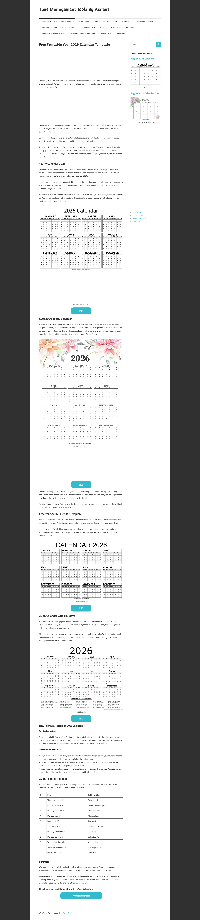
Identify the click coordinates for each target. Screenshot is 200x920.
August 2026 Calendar (142, 58)
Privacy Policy (138, 215)
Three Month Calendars (144, 21)
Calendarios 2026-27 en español (112, 33)
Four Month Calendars (49, 27)
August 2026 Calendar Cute (145, 93)
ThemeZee (67, 913)
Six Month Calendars (70, 27)
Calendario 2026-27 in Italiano (52, 33)
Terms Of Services (139, 218)
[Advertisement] (81, 62)
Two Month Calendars (122, 21)
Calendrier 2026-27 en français (94, 27)
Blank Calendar (84, 21)
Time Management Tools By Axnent (74, 9)
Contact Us (137, 212)
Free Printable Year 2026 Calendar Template (57, 21)
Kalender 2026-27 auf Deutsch (123, 27)
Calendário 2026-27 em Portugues (82, 33)
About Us (136, 221)
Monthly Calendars (102, 21)
